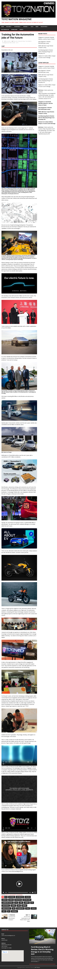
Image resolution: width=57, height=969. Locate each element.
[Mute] (32, 892)
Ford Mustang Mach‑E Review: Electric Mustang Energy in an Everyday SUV (45, 51)
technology (20, 908)
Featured (8, 26)
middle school (6, 908)
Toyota (33, 908)
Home (2, 26)
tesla (27, 908)
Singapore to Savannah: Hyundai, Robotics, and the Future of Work (45, 103)
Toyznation (8, 41)
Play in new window (11, 895)
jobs (19, 905)
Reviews (25, 26)
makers (24, 905)
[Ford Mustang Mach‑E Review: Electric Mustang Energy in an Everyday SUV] (42, 936)
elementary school (8, 902)
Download (19, 895)
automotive (20, 897)
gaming (27, 902)
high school (6, 905)
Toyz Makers (28, 41)
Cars (17, 41)
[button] (19, 884)
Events (21, 29)
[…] (38, 961)
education (18, 899)
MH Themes (37, 967)
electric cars (26, 899)
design (11, 899)
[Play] (3, 892)
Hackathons (44, 26)
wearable (14, 911)
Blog (32, 26)
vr (8, 911)
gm (32, 902)
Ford (21, 902)
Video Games (12, 42)
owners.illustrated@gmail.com (8, 935)
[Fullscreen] (35, 892)
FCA (16, 902)
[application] (19, 884)
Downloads (14, 29)
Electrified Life (5, 29)
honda (13, 905)
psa (13, 908)
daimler (5, 899)
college (28, 897)
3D (6, 897)
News (37, 26)
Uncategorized (5, 42)
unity (4, 911)
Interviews (17, 26)
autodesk (11, 897)
